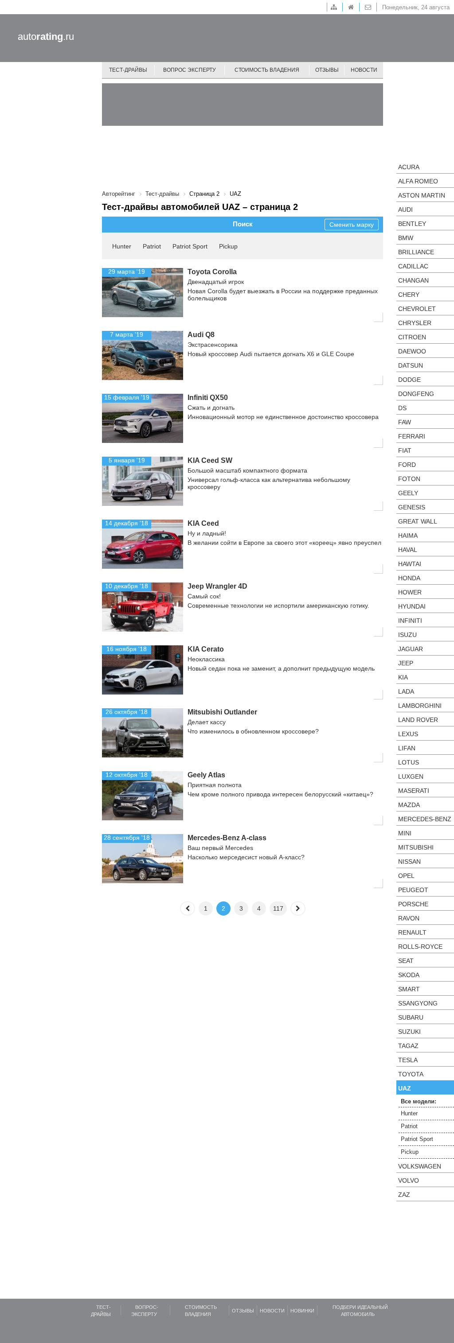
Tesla (408, 1060)
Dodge (409, 379)
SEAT (406, 960)
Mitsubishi (416, 847)
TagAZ (408, 1045)
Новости (364, 70)
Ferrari (411, 436)
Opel (406, 875)
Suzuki (409, 1031)
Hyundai (412, 606)
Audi (405, 209)
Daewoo (412, 351)
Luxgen (410, 776)
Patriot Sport (189, 246)
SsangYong (418, 1003)
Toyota (410, 1074)
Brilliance (416, 252)
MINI (404, 833)
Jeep (405, 663)
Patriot (152, 246)
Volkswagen (419, 1166)
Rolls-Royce (420, 946)
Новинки (302, 1310)
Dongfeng (416, 393)
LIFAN (406, 748)
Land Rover (418, 719)
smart (409, 989)
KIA (403, 677)
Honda (409, 578)
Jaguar (410, 648)
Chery (408, 294)
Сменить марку (351, 224)
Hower (410, 592)
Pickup (228, 246)
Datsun (410, 365)
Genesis (411, 507)
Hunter (121, 246)
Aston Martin (421, 195)
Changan (413, 280)
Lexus (408, 733)
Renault (412, 932)
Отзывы (327, 70)
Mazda (409, 804)
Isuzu (407, 634)
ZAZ (404, 1194)
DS (402, 407)
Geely (408, 493)
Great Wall (417, 521)
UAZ (404, 1088)
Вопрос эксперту (189, 70)
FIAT (404, 450)
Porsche (413, 904)
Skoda (408, 974)
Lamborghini (420, 705)
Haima (408, 535)
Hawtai (409, 563)
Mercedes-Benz (424, 819)
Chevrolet (417, 308)
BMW (405, 237)
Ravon (408, 918)
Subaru (410, 1017)
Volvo (408, 1180)
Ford (407, 464)
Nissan (409, 861)
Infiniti (410, 620)
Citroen (412, 337)
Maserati (413, 790)
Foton (409, 478)
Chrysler (414, 322)
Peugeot (413, 889)
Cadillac (413, 266)
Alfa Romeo (418, 181)
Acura (408, 167)
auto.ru (46, 36)
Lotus (408, 762)
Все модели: (418, 1101)
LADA (406, 691)
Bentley (412, 223)
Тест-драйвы (128, 70)
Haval (407, 549)
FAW (404, 422)
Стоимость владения (267, 70)
